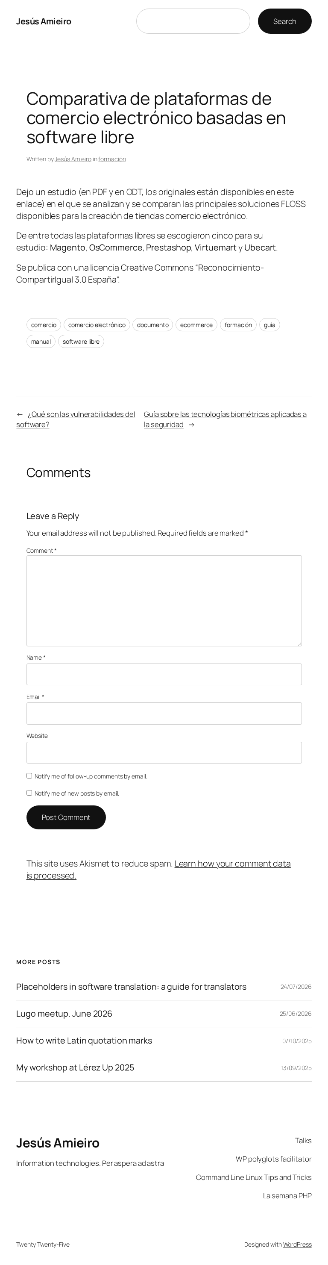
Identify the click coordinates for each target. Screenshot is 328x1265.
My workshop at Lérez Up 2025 (75, 1067)
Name (36, 657)
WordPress (297, 1244)
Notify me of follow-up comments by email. (91, 776)
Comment (41, 550)
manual (41, 341)
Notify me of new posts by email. (77, 793)
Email (35, 697)
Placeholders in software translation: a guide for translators (131, 986)
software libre (81, 341)
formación (112, 159)
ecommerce (196, 325)
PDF (99, 192)
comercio (43, 325)
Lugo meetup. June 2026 (64, 1013)
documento (152, 325)
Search (284, 21)
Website (37, 735)
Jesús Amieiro (43, 21)
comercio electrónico (97, 325)
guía (269, 325)
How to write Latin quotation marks (84, 1040)
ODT (134, 192)
